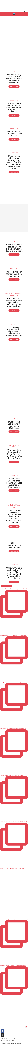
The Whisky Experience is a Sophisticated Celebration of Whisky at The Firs (14, 331)
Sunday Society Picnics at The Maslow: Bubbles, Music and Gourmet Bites (14, 78)
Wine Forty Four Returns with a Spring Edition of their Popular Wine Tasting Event (14, 454)
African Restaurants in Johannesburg (14, 545)
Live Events (14, 100)
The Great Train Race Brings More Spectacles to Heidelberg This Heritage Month (14, 302)
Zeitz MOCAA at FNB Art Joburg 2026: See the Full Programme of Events (14, 107)
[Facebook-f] (2, 1031)
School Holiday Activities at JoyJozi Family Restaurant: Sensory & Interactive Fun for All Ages (14, 516)
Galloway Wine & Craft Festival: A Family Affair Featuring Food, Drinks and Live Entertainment (14, 573)
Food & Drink (12, 69)
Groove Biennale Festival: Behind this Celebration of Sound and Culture (14, 248)
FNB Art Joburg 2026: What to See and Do (14, 133)
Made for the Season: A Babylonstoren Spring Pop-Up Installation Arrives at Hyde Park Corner (14, 162)
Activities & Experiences (13, 293)
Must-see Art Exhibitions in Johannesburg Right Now (14, 425)
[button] (14, 14)
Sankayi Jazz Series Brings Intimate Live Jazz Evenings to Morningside (14, 483)
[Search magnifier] (24, 11)
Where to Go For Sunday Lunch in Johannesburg (14, 274)
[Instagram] (2, 1035)
